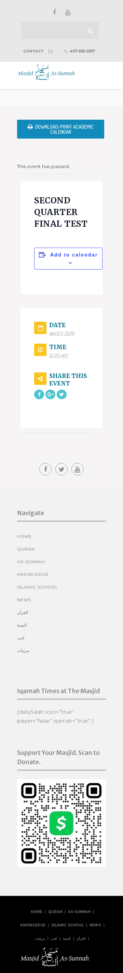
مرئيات (23, 650)
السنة (22, 625)
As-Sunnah (31, 561)
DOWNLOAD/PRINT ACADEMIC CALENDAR (64, 129)
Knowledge (33, 574)
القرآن (22, 612)
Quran (26, 548)
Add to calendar (74, 254)
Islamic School (37, 587)
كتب (21, 637)
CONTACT (33, 51)
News (24, 599)
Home (24, 536)
